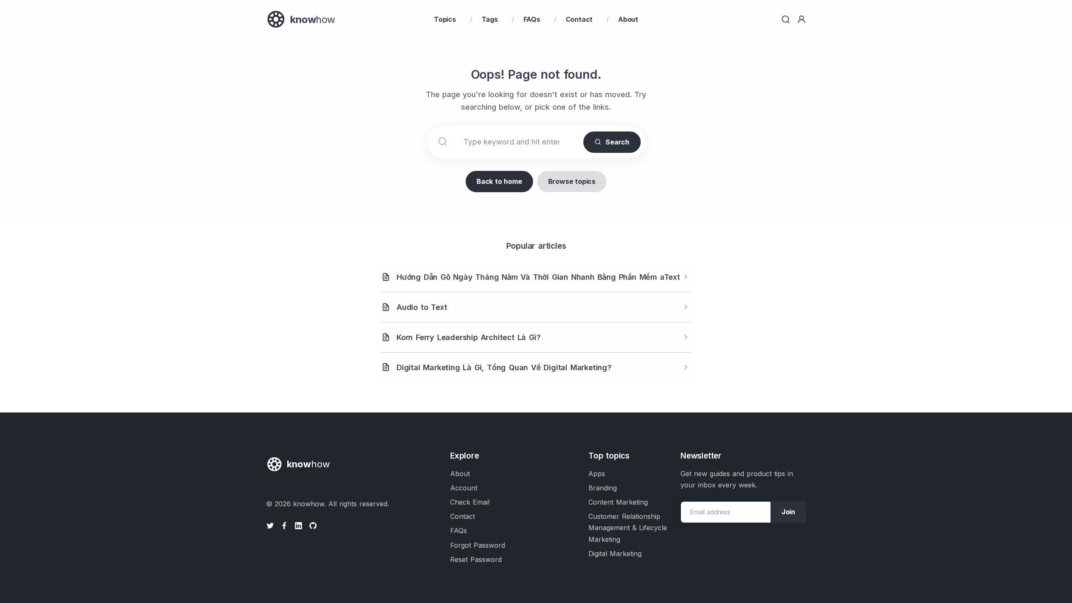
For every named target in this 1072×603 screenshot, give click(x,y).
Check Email (470, 502)
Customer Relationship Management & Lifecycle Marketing (627, 527)
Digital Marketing (615, 553)
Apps (596, 473)
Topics (445, 19)
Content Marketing (618, 502)
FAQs (531, 19)
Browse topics (571, 181)
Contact (579, 19)
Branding (602, 488)
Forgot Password (477, 545)
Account (463, 488)
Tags (490, 19)
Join (788, 512)
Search (617, 142)
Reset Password (476, 559)
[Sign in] (801, 19)
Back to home (499, 181)
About (628, 19)
